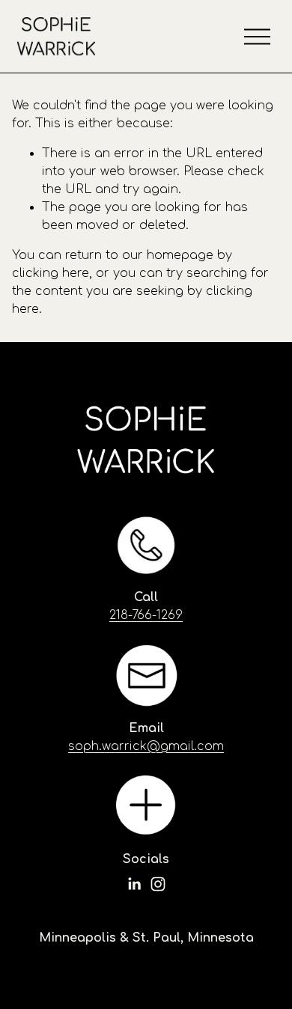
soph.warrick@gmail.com (146, 746)
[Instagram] (157, 884)
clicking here (50, 273)
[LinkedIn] (134, 884)
